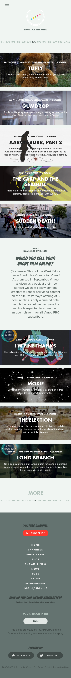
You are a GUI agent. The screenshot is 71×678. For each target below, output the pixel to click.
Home (35, 544)
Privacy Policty (44, 667)
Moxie (35, 383)
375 (34, 41)
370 (8, 41)
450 (68, 41)
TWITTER (52, 655)
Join (35, 621)
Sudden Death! (35, 221)
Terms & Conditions (61, 667)
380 (60, 41)
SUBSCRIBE (38, 533)
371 (13, 41)
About (35, 578)
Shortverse (35, 554)
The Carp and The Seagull (35, 182)
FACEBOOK (23, 655)
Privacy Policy (24, 633)
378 (49, 41)
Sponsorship (35, 583)
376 (39, 41)
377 (44, 41)
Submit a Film (35, 564)
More (35, 493)
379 (55, 41)
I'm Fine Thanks (35, 346)
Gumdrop (35, 106)
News (35, 568)
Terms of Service (47, 633)
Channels (35, 549)
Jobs (35, 573)
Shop (35, 559)
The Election (35, 420)
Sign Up (41, 588)
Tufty (35, 68)
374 (29, 41)
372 (18, 41)
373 (24, 41)
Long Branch (35, 457)
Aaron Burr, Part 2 (35, 142)
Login (28, 588)
